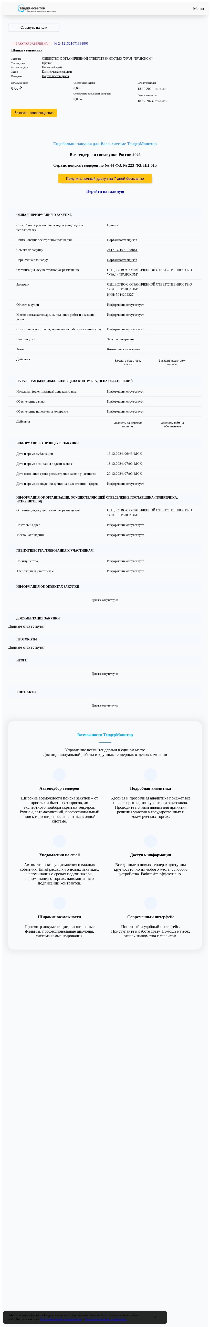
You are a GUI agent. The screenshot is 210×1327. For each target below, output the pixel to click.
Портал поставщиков (55, 76)
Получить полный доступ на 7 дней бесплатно (105, 178)
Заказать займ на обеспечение (172, 424)
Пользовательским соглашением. (106, 1319)
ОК (155, 1317)
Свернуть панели (33, 27)
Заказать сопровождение (34, 113)
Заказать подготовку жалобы (172, 362)
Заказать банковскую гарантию (128, 424)
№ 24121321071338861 (71, 43)
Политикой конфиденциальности (61, 1319)
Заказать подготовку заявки (127, 362)
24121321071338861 (122, 250)
